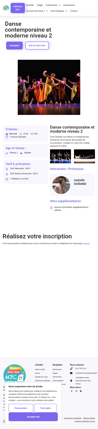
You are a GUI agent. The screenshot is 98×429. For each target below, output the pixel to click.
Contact (74, 11)
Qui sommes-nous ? (35, 11)
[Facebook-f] (71, 391)
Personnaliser (21, 408)
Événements (51, 5)
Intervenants (69, 5)
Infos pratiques (57, 11)
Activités (30, 5)
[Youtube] (80, 391)
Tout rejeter (45, 408)
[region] (33, 403)
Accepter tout (33, 417)
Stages (40, 5)
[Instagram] (76, 391)
